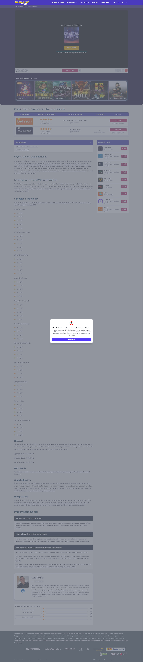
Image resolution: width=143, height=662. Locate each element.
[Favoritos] (119, 2)
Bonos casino (83, 2)
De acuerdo (71, 339)
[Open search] (126, 2)
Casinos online (105, 2)
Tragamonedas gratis (58, 2)
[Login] (122, 2)
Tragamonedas (71, 2)
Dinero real (95, 2)
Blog (115, 2)
